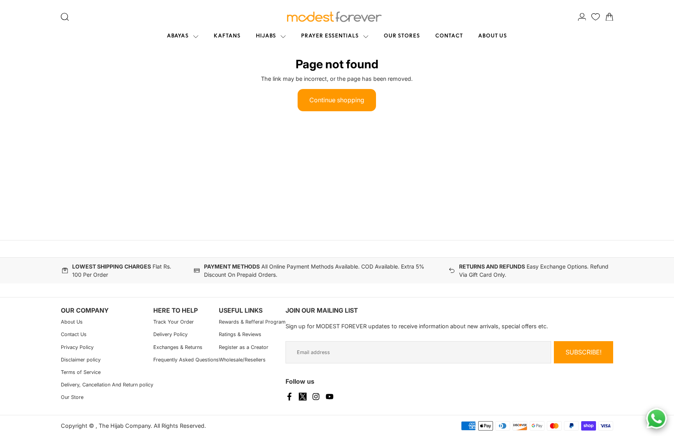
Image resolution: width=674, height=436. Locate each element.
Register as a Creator (243, 347)
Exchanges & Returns (177, 347)
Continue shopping (336, 100)
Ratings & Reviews (240, 334)
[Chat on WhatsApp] (656, 418)
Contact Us (74, 334)
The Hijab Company (125, 425)
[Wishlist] (595, 16)
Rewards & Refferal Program (252, 322)
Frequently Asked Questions (186, 360)
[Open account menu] (582, 17)
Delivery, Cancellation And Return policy (107, 385)
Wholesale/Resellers (242, 360)
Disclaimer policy (81, 360)
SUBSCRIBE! (583, 352)
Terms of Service (81, 372)
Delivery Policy (170, 334)
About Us (72, 322)
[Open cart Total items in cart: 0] (609, 17)
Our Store (72, 397)
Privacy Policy (77, 347)
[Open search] (65, 17)
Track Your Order (173, 322)
